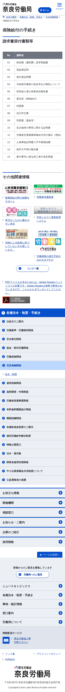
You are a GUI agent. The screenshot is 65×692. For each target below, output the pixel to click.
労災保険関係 (14, 365)
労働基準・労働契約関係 (20, 330)
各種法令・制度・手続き (18, 595)
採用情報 (8, 542)
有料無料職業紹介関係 (19, 409)
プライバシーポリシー (48, 653)
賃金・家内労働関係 (17, 347)
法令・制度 (11, 374)
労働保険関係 (14, 356)
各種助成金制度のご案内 (20, 427)
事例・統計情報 (12, 604)
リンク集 (10, 653)
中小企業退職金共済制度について (25, 471)
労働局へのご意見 (33, 574)
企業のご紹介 (11, 532)
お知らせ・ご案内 (14, 522)
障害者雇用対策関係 (17, 462)
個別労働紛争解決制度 (19, 435)
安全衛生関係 (14, 339)
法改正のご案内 (15, 321)
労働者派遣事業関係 (17, 400)
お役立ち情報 (11, 493)
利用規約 (10, 659)
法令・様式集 (14, 453)
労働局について (12, 622)
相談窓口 (8, 512)
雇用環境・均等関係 (17, 391)
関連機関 (8, 502)
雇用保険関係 (14, 383)
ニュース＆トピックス (16, 586)
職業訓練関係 (14, 418)
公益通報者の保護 (16, 479)
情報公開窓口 (14, 444)
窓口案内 (8, 613)
